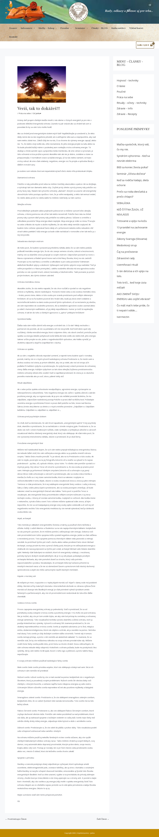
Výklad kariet (136, 28)
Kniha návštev (118, 28)
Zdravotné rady (126, 258)
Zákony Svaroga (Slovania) (132, 239)
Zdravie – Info (125, 108)
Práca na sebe (25, 113)
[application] (33, 28)
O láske (121, 86)
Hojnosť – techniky (127, 80)
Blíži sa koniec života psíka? (132, 167)
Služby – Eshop (46, 28)
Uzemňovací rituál (127, 264)
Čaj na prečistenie (127, 251)
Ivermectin (123, 317)
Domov (13, 28)
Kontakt (13, 37)
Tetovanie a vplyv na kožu (132, 221)
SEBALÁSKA (123, 203)
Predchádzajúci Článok (15, 819)
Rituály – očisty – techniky (131, 102)
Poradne (64, 28)
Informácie (26, 28)
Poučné (121, 91)
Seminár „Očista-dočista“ (131, 173)
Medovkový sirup (127, 245)
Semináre (80, 28)
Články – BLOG (99, 28)
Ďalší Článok (103, 819)
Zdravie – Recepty (127, 114)
